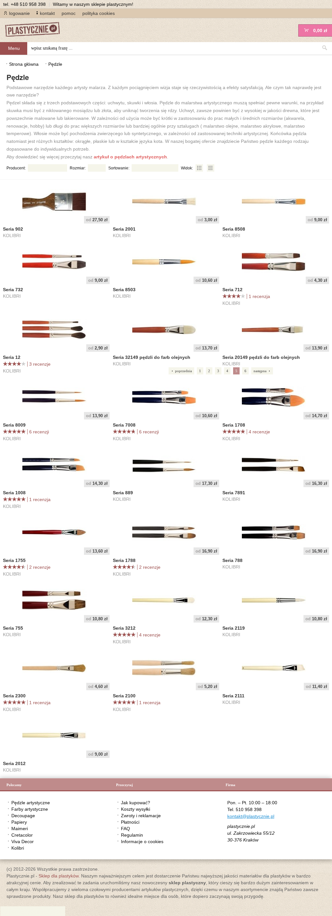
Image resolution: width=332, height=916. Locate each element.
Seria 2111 (233, 695)
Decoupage (23, 815)
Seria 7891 (233, 492)
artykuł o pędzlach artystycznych (130, 156)
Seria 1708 (233, 425)
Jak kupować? (135, 802)
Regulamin (132, 835)
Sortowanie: (118, 168)
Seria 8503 (124, 289)
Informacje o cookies (142, 841)
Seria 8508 (233, 229)
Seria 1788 (124, 560)
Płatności (130, 822)
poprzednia (183, 371)
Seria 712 (232, 289)
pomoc (69, 13)
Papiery (19, 822)
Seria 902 (13, 229)
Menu (14, 48)
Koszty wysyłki (135, 809)
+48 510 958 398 (28, 4)
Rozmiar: (78, 168)
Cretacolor (22, 835)
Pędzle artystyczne (30, 802)
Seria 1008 (14, 492)
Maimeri (19, 828)
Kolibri (17, 848)
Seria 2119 (233, 628)
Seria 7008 (124, 425)
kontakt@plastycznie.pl (250, 816)
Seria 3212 (124, 628)
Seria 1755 (14, 560)
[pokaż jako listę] (210, 168)
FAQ (125, 828)
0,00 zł (320, 30)
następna (260, 371)
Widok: (187, 168)
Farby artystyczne (29, 809)
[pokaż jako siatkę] (199, 168)
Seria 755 (13, 628)
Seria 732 (13, 289)
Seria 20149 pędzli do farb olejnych (261, 357)
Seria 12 (11, 357)
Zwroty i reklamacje (141, 815)
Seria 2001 (124, 229)
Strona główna (24, 64)
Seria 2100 (124, 695)
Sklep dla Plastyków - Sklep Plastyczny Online (35, 30)
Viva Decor (22, 841)
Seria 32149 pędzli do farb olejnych (151, 357)
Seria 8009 (14, 425)
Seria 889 (123, 492)
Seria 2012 (14, 763)
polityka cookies (98, 13)
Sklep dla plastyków (58, 875)
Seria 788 (232, 560)
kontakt (47, 13)
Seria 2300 (14, 695)
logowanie (19, 13)
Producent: (16, 168)
